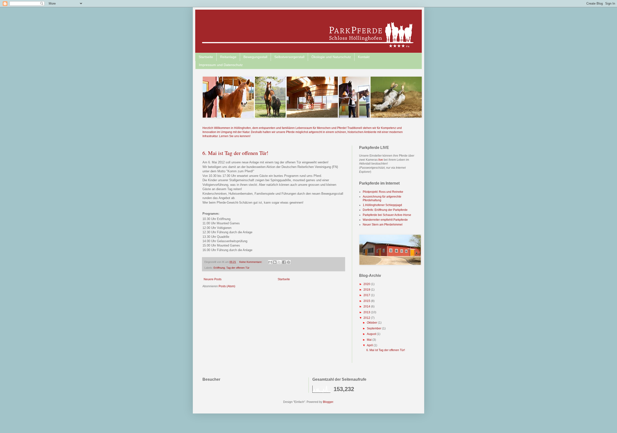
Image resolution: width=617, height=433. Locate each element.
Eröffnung (219, 267)
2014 (367, 306)
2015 (367, 301)
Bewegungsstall (255, 57)
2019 (367, 289)
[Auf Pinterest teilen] (288, 262)
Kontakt (363, 57)
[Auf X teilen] (279, 262)
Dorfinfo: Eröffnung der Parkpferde (385, 210)
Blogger (328, 402)
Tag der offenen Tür (237, 267)
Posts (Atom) (227, 286)
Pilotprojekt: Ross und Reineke (383, 191)
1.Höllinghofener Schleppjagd (382, 205)
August (372, 334)
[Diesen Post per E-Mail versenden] (270, 262)
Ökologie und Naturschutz (331, 57)
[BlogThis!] (274, 262)
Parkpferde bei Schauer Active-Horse (387, 215)
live (381, 159)
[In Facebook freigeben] (284, 262)
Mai (369, 339)
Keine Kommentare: (251, 261)
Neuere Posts (212, 279)
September (374, 328)
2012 (367, 318)
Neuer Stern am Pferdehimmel (382, 224)
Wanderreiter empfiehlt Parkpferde (385, 219)
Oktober (372, 322)
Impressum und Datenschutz (221, 65)
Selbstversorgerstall (289, 57)
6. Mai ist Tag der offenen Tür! (235, 152)
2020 (367, 284)
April (370, 345)
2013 (367, 312)
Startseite (206, 57)
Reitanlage (228, 57)
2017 (367, 295)
